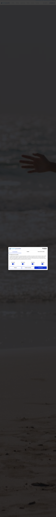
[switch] (23, 264)
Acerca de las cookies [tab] (41, 251)
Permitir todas (40, 267)
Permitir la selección (28, 267)
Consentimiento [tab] (14, 251)
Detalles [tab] (28, 251)
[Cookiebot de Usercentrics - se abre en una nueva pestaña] (43, 248)
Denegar (15, 267)
